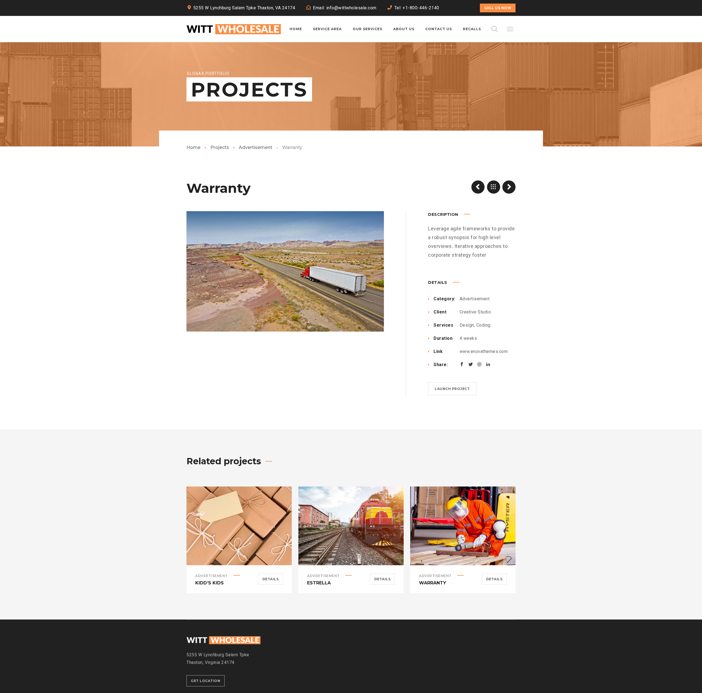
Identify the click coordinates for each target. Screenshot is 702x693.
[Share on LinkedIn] (488, 364)
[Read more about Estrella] (351, 526)
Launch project (452, 389)
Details (270, 579)
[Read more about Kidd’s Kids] (239, 526)
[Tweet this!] (470, 364)
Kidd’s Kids (209, 582)
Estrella (319, 582)
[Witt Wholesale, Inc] (233, 29)
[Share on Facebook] (462, 364)
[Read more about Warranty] (462, 526)
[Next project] (509, 187)
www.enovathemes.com (484, 351)
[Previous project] (478, 187)
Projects (219, 147)
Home (193, 147)
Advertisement (255, 147)
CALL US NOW (497, 8)
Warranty (432, 582)
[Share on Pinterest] (479, 364)
